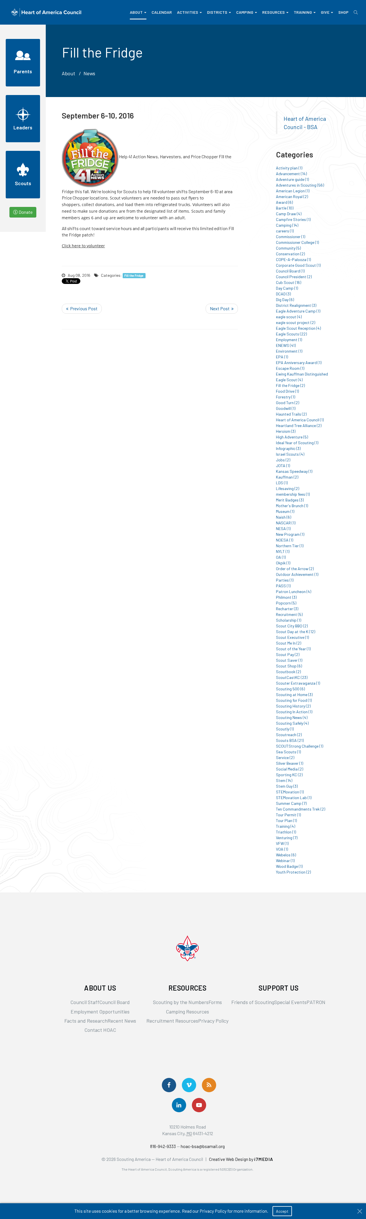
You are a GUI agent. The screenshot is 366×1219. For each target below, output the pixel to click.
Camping (244, 12)
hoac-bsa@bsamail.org (203, 1146)
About (136, 12)
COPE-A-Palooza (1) (293, 259)
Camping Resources (187, 1011)
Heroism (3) (285, 431)
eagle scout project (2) (295, 322)
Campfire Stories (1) (293, 219)
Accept (282, 1211)
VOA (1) (282, 849)
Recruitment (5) (289, 614)
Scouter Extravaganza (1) (298, 683)
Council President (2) (294, 276)
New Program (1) (290, 534)
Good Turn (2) (287, 402)
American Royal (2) (292, 196)
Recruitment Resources (172, 1021)
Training (303, 12)
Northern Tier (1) (289, 545)
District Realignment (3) (296, 305)
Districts (217, 12)
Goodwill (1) (285, 408)
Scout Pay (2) (287, 654)
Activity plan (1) (289, 167)
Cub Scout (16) (288, 282)
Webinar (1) (285, 860)
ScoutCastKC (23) (291, 677)
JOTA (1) (283, 465)
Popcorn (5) (286, 602)
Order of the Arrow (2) (295, 568)
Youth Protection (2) (293, 872)
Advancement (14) (291, 173)
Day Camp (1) (287, 288)
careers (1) (285, 230)
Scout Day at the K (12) (295, 631)
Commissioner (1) (290, 236)
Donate (25, 212)
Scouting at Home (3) (294, 694)
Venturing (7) (286, 837)
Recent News (122, 1021)
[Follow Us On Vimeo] (189, 1085)
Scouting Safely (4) (292, 723)
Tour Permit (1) (288, 814)
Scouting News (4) (291, 717)
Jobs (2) (283, 459)
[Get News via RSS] (209, 1085)
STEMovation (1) (290, 791)
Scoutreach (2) (289, 734)
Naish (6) (283, 517)
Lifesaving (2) (287, 488)
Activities (187, 12)
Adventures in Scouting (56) (300, 185)
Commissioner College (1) (297, 242)
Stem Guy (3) (287, 786)
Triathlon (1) (286, 831)
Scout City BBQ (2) (292, 625)
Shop (343, 12)
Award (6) (284, 202)
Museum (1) (285, 511)
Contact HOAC (100, 1030)
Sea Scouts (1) (288, 751)
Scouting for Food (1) (294, 700)
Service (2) (285, 757)
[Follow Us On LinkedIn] (179, 1105)
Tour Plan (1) (286, 820)
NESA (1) (283, 528)
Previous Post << (82, 309)
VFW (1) (282, 843)
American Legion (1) (292, 190)
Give (325, 12)
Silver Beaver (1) (289, 763)
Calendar (162, 12)
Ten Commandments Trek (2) (300, 809)
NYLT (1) (282, 551)
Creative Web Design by (241, 1159)
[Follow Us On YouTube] (199, 1105)
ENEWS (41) (286, 345)
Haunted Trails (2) (291, 414)
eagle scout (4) (289, 316)
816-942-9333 (163, 1146)
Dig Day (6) (285, 299)
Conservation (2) (290, 253)
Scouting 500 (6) (290, 688)
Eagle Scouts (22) (291, 333)
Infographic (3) (288, 448)
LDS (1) (282, 482)
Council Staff (84, 1002)
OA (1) (281, 557)
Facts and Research (86, 1021)
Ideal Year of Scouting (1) (297, 442)
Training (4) (285, 826)
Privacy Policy (213, 1021)
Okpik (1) (283, 562)
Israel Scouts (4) (290, 454)
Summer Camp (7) (291, 803)
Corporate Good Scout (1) (298, 265)
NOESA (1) (284, 540)
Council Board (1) (290, 270)
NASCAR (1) (285, 522)
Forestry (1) (285, 396)
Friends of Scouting (252, 1002)
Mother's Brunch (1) (292, 505)
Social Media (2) (289, 768)
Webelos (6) (286, 854)
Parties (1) (284, 580)
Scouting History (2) (293, 706)
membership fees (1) (293, 494)
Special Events (290, 1002)
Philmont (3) (286, 597)
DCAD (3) (283, 293)
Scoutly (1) (285, 728)
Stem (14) (284, 780)
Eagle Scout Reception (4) (298, 328)
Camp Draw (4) (288, 213)
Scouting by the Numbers (180, 1002)
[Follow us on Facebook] (169, 1085)
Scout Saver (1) (289, 660)
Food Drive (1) (287, 391)
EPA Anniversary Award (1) (298, 362)
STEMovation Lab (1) (293, 797)
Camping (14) (287, 225)
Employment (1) (289, 339)
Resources (273, 12)
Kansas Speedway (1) (294, 471)
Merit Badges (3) (290, 499)
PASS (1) (283, 585)
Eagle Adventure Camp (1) (298, 311)
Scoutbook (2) (288, 671)
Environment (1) (289, 351)
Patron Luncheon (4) (293, 591)
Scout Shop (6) (289, 665)
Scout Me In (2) (288, 643)
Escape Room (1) (290, 368)
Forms (215, 1002)
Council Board (114, 1002)
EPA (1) (282, 356)
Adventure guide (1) (292, 179)
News (89, 73)
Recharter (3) (287, 608)
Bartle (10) (284, 208)
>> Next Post (222, 309)
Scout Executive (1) (292, 637)
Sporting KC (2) (289, 774)
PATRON (316, 1002)
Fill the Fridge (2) (290, 385)
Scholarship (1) (288, 620)
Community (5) (288, 248)
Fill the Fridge (134, 275)
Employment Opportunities (100, 1011)
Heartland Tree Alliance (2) (298, 425)
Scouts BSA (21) (290, 740)
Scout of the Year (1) (293, 648)
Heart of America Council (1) (300, 419)
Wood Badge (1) (289, 866)
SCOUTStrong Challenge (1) (299, 746)
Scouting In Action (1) (294, 711)
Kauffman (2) (287, 477)
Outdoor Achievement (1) (297, 574)
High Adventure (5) (292, 436)
